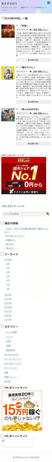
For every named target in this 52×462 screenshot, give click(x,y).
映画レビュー (43, 29)
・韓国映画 (9, 350)
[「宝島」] (8, 31)
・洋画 (7, 341)
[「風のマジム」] (8, 73)
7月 (8, 267)
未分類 (7, 381)
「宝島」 (24, 25)
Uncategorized (11, 354)
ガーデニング (10, 367)
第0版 (36, 457)
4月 (8, 280)
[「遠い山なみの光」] (8, 114)
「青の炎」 (9, 244)
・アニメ (8, 336)
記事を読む (34, 60)
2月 (8, 284)
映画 (6, 372)
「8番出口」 (10, 239)
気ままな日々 (9, 3)
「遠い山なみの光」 (30, 109)
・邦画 (34, 29)
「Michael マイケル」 (14, 235)
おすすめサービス (12, 363)
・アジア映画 (10, 332)
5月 (8, 276)
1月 (8, 288)
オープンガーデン (12, 359)
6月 (8, 272)
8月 (8, 263)
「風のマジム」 (27, 67)
